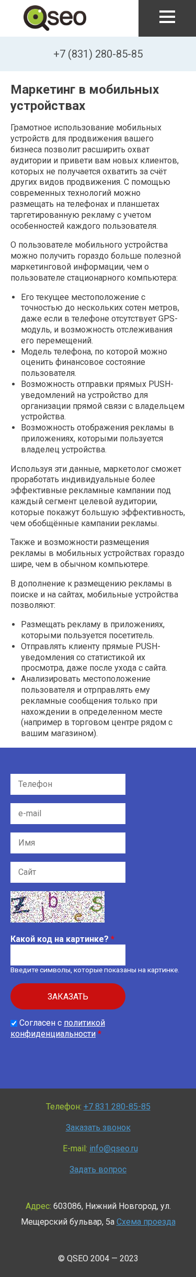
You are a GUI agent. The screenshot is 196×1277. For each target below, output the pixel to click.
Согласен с (57, 1028)
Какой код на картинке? (62, 939)
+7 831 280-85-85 (117, 1107)
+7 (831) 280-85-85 (98, 54)
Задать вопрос (98, 1169)
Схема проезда (146, 1222)
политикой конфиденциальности (57, 1028)
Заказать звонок (98, 1127)
